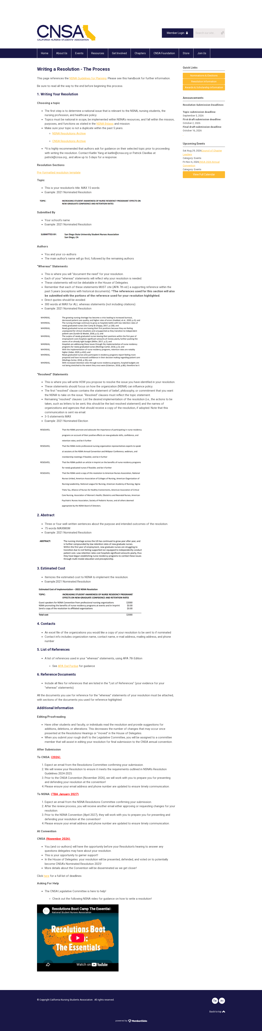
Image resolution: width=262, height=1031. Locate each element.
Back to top (215, 1011)
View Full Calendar (204, 174)
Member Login (175, 32)
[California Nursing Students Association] (66, 40)
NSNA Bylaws (105, 123)
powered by (121, 1021)
